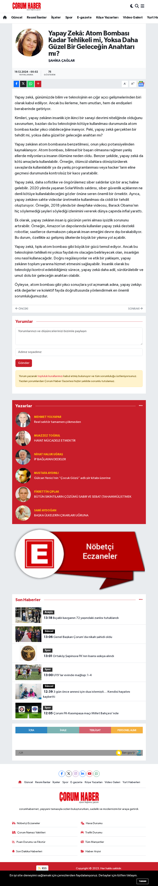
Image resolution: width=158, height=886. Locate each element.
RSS (44, 868)
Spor (69, 17)
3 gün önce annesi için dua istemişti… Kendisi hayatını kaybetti (86, 694)
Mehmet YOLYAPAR (47, 417)
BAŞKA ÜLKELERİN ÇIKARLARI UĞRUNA (61, 515)
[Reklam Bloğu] (79, 559)
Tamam (142, 881)
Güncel (16, 17)
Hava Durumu (94, 823)
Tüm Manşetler (94, 842)
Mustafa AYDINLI (46, 473)
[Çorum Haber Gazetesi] (26, 6)
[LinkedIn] (82, 774)
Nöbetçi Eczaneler (28, 823)
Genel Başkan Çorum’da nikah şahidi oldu (78, 637)
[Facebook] (62, 774)
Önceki (23, 308)
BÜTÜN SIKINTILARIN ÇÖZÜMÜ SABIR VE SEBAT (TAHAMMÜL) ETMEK (82, 496)
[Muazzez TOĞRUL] (23, 438)
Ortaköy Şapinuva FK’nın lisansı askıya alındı (79, 656)
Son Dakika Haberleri (29, 851)
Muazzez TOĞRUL (47, 435)
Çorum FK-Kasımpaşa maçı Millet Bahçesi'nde (81, 713)
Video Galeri (133, 17)
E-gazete (84, 17)
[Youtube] (89, 774)
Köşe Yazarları (107, 17)
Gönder (23, 363)
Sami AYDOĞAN (45, 510)
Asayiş (49, 612)
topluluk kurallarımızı (50, 376)
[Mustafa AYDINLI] (23, 475)
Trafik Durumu (93, 832)
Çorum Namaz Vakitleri (31, 832)
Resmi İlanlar (37, 17)
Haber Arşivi (93, 851)
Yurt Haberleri (131, 782)
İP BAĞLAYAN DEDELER (50, 459)
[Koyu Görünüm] (131, 6)
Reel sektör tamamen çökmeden (57, 422)
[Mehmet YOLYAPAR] (23, 419)
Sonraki (134, 308)
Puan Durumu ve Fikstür (31, 842)
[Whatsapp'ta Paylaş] (30, 84)
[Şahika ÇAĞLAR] (29, 42)
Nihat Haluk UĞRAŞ (48, 454)
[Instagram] (75, 774)
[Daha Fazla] (38, 84)
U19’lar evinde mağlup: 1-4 (68, 675)
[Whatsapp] (96, 774)
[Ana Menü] (142, 6)
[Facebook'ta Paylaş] (16, 84)
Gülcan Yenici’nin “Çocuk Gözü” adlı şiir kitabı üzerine (72, 478)
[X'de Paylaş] (23, 84)
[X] (69, 774)
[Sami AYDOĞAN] (23, 513)
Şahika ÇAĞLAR (61, 60)
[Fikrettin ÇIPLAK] (23, 494)
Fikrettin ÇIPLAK (46, 491)
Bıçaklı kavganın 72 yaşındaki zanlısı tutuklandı (81, 618)
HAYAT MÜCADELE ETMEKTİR (55, 440)
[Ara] (137, 6)
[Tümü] (141, 406)
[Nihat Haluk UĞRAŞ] (23, 457)
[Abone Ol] (141, 83)
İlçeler (56, 17)
